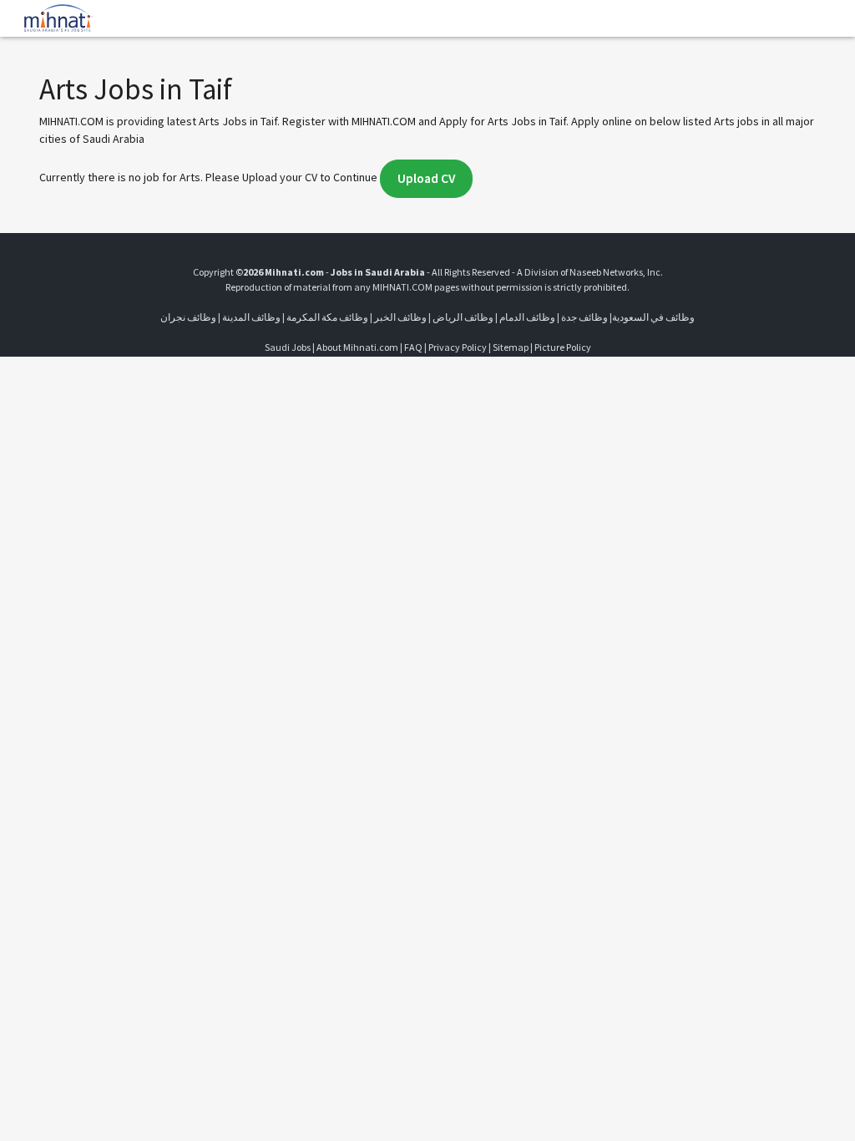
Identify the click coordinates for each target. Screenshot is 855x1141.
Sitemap (511, 347)
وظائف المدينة (251, 317)
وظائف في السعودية (653, 317)
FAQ (413, 347)
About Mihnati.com (358, 347)
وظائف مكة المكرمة (327, 317)
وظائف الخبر (400, 317)
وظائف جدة (584, 317)
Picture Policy (562, 347)
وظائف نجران (188, 317)
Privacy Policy (457, 347)
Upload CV (426, 178)
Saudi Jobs (288, 347)
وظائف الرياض (463, 317)
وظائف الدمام (527, 317)
